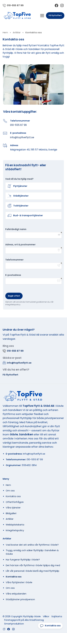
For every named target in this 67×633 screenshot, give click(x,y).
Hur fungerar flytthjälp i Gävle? (23, 559)
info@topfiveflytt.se (22, 137)
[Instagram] (62, 5)
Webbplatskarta (15, 524)
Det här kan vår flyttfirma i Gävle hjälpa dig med (33, 565)
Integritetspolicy (15, 530)
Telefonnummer (14, 259)
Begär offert (14, 296)
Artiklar (9, 518)
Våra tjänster (13, 507)
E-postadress (13, 275)
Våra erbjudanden (16, 593)
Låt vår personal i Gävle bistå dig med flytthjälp (32, 570)
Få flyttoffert (55, 15)
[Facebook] (56, 5)
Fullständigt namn (15, 229)
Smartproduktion (14, 623)
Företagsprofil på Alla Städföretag (24, 620)
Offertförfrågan (15, 502)
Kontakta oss (13, 496)
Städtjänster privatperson (20, 599)
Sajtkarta (56, 616)
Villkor (46, 616)
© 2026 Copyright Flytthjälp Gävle (22, 616)
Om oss (10, 490)
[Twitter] (13, 629)
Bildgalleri (11, 513)
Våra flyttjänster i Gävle (19, 582)
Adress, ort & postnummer (20, 244)
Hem (8, 485)
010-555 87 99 (18, 125)
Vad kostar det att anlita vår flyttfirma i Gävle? (32, 544)
